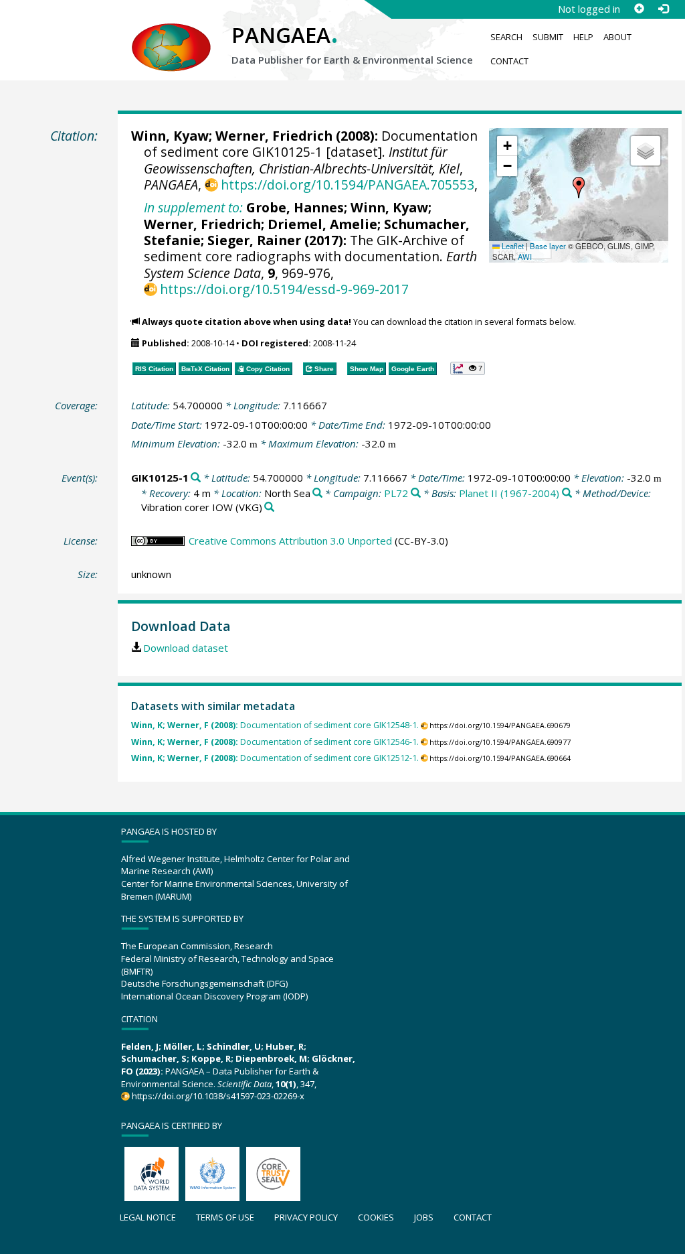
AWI (525, 256)
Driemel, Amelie (322, 224)
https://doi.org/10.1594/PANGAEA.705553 (347, 185)
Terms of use (225, 1217)
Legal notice (148, 1217)
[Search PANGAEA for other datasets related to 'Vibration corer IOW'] (269, 507)
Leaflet (512, 245)
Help (583, 37)
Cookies (376, 1217)
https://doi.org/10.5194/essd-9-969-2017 (284, 289)
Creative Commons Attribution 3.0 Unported (290, 540)
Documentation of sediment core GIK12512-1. (275, 758)
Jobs (423, 1217)
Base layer (548, 245)
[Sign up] (639, 9)
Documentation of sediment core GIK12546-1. (275, 742)
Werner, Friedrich (273, 136)
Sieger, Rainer (254, 240)
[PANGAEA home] (171, 34)
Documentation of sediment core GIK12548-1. (275, 725)
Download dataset (185, 647)
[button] (578, 187)
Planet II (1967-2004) (509, 493)
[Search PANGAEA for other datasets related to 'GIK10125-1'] (196, 478)
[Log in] (663, 9)
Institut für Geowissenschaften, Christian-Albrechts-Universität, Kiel (302, 160)
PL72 (396, 493)
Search (506, 37)
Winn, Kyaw (170, 136)
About (617, 37)
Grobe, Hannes (295, 207)
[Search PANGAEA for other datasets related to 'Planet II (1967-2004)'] (567, 493)
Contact (509, 61)
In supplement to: (193, 207)
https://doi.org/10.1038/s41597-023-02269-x (218, 1096)
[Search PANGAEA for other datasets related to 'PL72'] (416, 493)
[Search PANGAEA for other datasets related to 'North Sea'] (317, 493)
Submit (547, 37)
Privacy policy (306, 1217)
